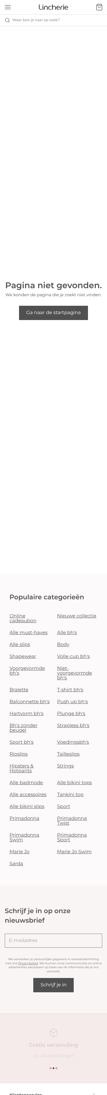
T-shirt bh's (70, 690)
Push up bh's (72, 702)
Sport (63, 806)
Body (63, 645)
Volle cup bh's (73, 656)
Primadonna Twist (72, 821)
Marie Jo (19, 852)
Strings (65, 766)
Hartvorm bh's (26, 714)
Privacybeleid (28, 963)
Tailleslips (68, 754)
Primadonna (24, 818)
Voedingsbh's (73, 742)
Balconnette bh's (30, 702)
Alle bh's (67, 633)
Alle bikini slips (27, 806)
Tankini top (70, 795)
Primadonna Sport (72, 837)
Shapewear (23, 656)
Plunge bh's (71, 714)
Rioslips (19, 754)
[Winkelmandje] (99, 7)
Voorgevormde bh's (27, 671)
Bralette (19, 690)
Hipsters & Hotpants (22, 768)
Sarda (16, 864)
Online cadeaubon (23, 618)
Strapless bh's (73, 726)
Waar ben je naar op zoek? (36, 20)
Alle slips (20, 645)
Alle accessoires (28, 795)
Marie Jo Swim (74, 852)
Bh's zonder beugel (23, 728)
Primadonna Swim (24, 837)
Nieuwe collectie (76, 616)
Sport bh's (22, 742)
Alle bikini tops (74, 783)
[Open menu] (7, 7)
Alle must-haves (29, 633)
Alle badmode (26, 783)
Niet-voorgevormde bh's (74, 673)
